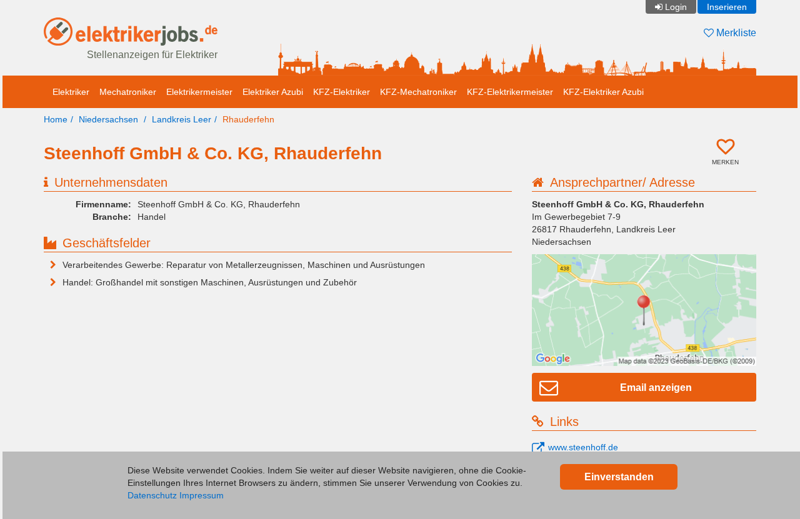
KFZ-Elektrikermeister (510, 92)
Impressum (201, 495)
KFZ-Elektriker (341, 92)
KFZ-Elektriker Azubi (603, 92)
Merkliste (735, 32)
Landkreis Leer (181, 119)
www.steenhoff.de (583, 447)
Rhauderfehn (248, 119)
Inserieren (727, 7)
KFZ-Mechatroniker (418, 92)
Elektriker (70, 92)
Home (56, 119)
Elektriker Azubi (272, 92)
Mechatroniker (127, 92)
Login (676, 7)
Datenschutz (152, 495)
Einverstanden (619, 477)
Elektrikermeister (199, 92)
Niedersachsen (108, 119)
